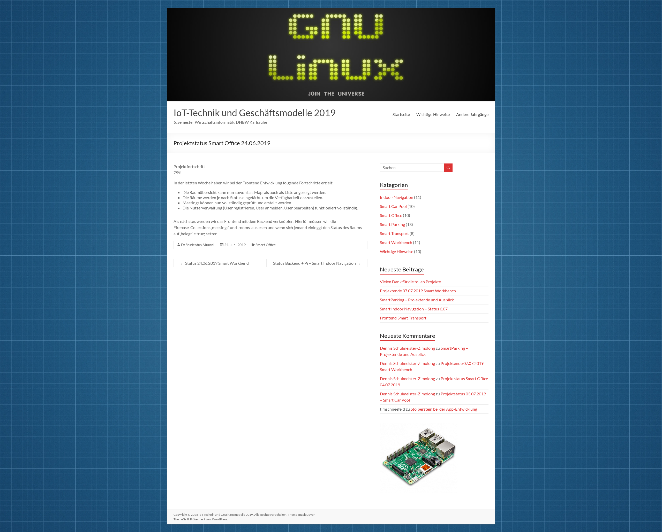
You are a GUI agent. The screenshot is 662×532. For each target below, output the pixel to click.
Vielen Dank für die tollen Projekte (410, 281)
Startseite (401, 114)
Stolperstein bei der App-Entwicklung (444, 408)
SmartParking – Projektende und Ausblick (417, 299)
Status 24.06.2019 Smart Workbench (215, 263)
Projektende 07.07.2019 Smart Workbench (418, 290)
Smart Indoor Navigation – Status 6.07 (414, 308)
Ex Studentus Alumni (197, 244)
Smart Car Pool (393, 206)
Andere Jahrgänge (472, 114)
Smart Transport (394, 233)
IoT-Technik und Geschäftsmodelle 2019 (255, 112)
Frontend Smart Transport (403, 317)
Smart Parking (392, 224)
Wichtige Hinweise (433, 114)
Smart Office (265, 244)
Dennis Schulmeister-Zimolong (407, 348)
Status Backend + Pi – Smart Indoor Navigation (317, 263)
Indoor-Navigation (396, 197)
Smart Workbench (396, 242)
